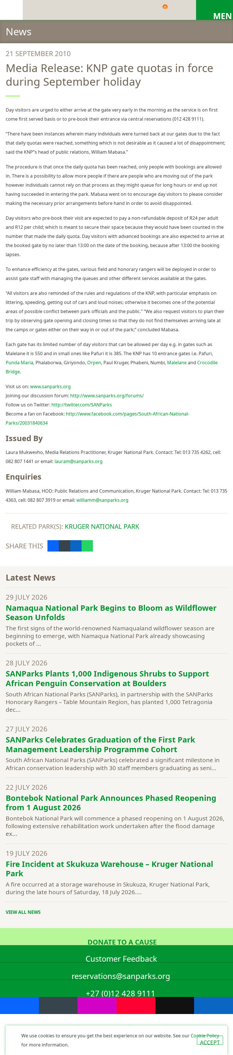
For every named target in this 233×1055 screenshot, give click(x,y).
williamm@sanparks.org (102, 500)
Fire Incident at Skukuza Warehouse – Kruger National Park (109, 869)
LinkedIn (213, 1005)
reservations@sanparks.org (121, 975)
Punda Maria (19, 362)
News (19, 31)
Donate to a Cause (122, 941)
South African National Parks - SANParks (11, 10)
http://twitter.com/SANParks (81, 405)
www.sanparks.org (50, 386)
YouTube (135, 1005)
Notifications (141, 10)
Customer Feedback (121, 957)
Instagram (97, 1005)
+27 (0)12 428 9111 (120, 992)
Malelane (177, 362)
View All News (23, 912)
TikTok (174, 1005)
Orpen (94, 362)
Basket (165, 7)
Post (64, 546)
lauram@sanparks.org (79, 461)
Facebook (19, 1005)
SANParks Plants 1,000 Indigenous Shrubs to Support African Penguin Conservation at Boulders (107, 678)
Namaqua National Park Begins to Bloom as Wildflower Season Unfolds (111, 612)
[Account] (180, 10)
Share (53, 546)
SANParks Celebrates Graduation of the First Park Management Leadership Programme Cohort (100, 744)
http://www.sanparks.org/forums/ (107, 395)
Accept (210, 1041)
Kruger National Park (102, 526)
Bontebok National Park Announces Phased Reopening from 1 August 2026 (111, 803)
